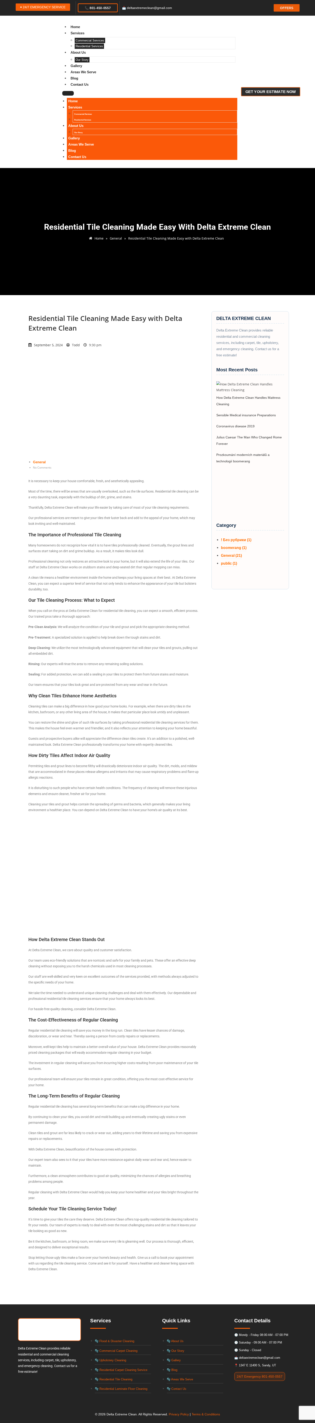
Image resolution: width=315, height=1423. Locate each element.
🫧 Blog (172, 1370)
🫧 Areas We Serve (180, 1379)
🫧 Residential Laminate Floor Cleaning (121, 1389)
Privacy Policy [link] (179, 1414)
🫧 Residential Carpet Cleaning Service (121, 1370)
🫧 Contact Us (176, 1389)
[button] (43, 7)
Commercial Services (90, 40)
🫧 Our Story (175, 1351)
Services (77, 33)
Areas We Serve (83, 72)
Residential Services (89, 46)
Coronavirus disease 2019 (235, 426)
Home (75, 27)
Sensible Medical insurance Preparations (246, 415)
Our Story (82, 60)
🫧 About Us (175, 1341)
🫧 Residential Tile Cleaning (113, 1379)
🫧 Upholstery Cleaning (110, 1360)
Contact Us (80, 84)
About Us (78, 52)
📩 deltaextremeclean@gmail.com (147, 8)
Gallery (76, 66)
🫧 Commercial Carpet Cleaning (116, 1351)
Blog (74, 78)
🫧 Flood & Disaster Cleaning (114, 1341)
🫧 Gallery (174, 1360)
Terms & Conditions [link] (206, 1414)
